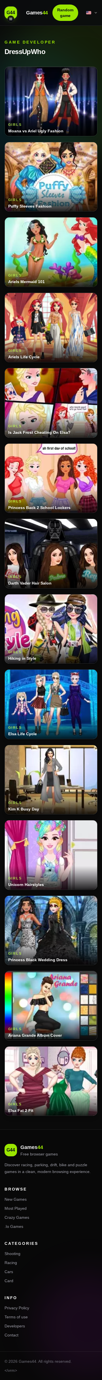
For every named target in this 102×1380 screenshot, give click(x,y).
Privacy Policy (17, 1308)
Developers (15, 1326)
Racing (11, 1262)
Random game (65, 13)
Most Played (16, 1208)
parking (41, 1165)
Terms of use (16, 1317)
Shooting (12, 1253)
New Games (16, 1199)
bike (63, 1165)
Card (9, 1280)
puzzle (81, 1165)
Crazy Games (17, 1217)
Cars (9, 1271)
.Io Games (14, 1226)
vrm (11, 1370)
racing (26, 1165)
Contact (11, 1335)
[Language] (92, 12)
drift (53, 1165)
